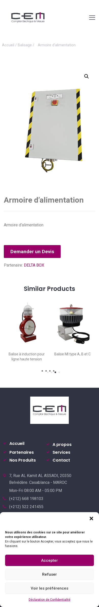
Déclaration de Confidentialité (49, 599)
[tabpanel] (51, 327)
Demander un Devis (32, 251)
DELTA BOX (34, 265)
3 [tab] (55, 372)
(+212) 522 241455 (26, 506)
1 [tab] (47, 372)
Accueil (8, 45)
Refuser (49, 574)
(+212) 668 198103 (26, 498)
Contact (61, 460)
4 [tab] (59, 372)
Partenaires (21, 452)
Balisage (25, 45)
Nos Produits (22, 460)
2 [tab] (51, 372)
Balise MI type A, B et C (51, 354)
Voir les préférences (49, 588)
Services (61, 452)
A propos (62, 444)
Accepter (49, 560)
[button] (91, 518)
